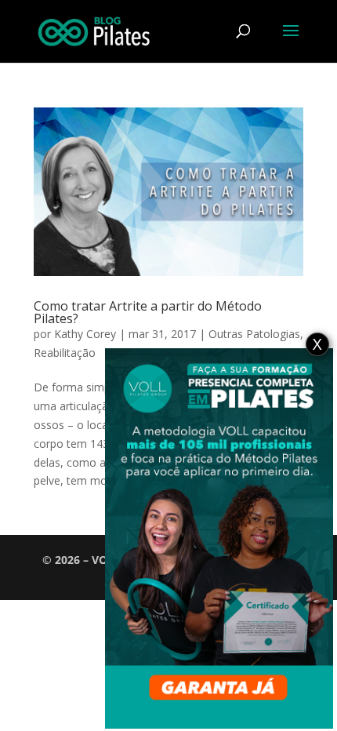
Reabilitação (65, 352)
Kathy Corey (85, 333)
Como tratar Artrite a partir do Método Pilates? (148, 312)
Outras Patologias (254, 333)
